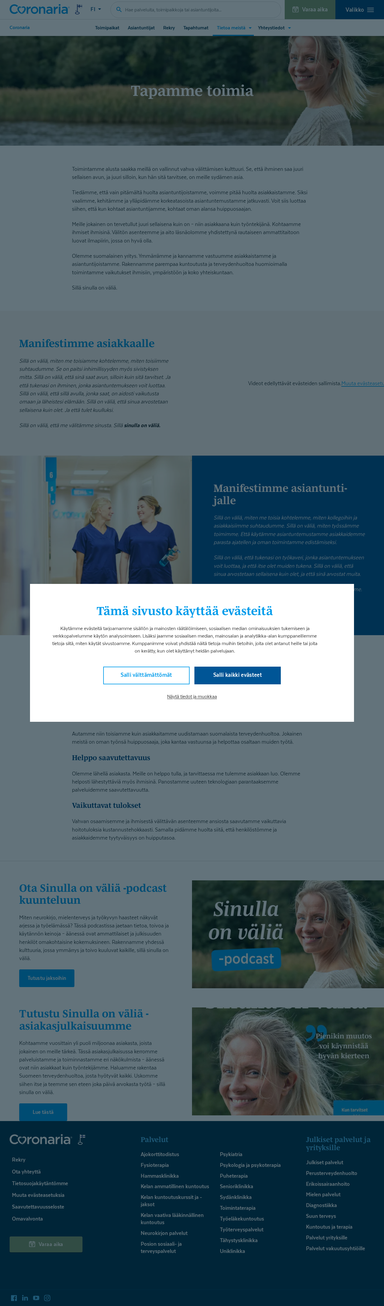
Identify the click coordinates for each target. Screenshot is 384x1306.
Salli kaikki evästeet (237, 675)
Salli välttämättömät (146, 675)
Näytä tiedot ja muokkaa (192, 697)
